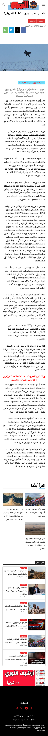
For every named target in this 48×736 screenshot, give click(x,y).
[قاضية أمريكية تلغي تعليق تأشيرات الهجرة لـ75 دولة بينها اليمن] (35, 499)
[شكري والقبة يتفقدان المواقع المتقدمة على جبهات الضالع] (36, 608)
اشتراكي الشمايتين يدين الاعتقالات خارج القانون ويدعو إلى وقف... (16, 659)
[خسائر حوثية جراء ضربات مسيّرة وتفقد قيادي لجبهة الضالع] (36, 573)
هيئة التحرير (31, 716)
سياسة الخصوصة (19, 719)
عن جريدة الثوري (18, 716)
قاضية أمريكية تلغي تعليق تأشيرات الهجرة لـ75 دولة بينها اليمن (35, 512)
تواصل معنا (31, 719)
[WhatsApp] (5, 30)
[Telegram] (11, 30)
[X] (17, 30)
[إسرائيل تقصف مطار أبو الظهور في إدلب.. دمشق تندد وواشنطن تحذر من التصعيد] (35, 528)
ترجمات (32, 21)
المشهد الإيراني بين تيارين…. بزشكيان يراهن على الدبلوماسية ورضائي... (15, 590)
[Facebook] (23, 30)
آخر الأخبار (23, 568)
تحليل (41, 21)
